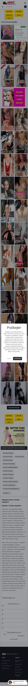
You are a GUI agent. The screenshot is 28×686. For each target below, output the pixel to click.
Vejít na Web (18, 358)
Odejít (9, 358)
